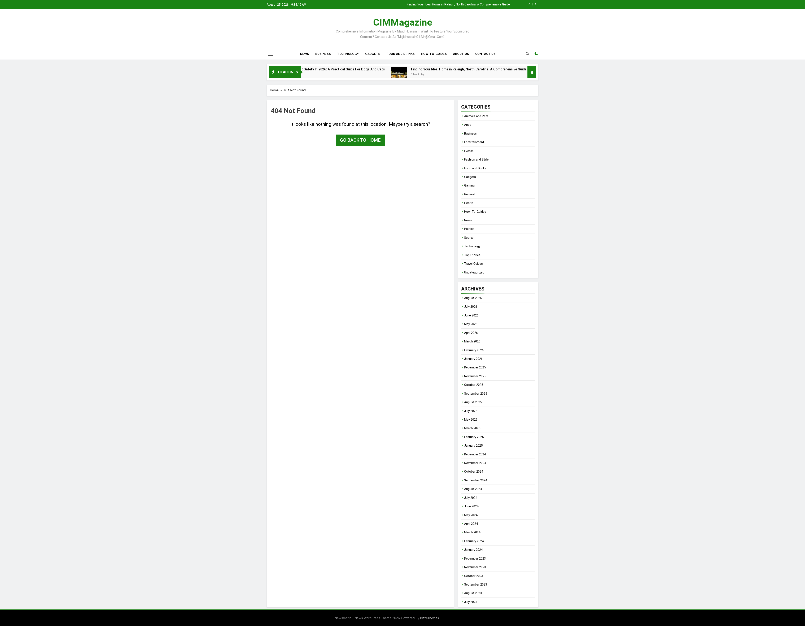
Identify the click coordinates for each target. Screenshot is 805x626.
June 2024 (471, 506)
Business (323, 54)
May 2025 (470, 419)
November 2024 (475, 463)
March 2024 (472, 532)
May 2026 (470, 324)
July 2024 (470, 498)
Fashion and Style (476, 159)
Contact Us (485, 54)
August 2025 (473, 402)
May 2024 (470, 515)
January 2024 (473, 550)
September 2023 (475, 584)
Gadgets (372, 54)
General (469, 194)
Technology (348, 54)
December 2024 (475, 454)
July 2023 (470, 602)
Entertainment (474, 142)
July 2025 (470, 411)
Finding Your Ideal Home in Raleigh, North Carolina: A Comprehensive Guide (458, 4)
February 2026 (474, 350)
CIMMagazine (402, 22)
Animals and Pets (476, 116)
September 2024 (475, 480)
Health (468, 203)
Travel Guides (473, 264)
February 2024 (474, 541)
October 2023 (473, 576)
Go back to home (360, 140)
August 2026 (473, 298)
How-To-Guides (434, 54)
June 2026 (471, 315)
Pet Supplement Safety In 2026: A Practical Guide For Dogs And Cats (303, 69)
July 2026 (470, 306)
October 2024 (473, 471)
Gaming (469, 185)
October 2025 (473, 385)
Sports (469, 238)
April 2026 (471, 333)
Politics (469, 229)
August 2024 (473, 489)
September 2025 (475, 393)
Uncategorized (474, 272)
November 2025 (475, 376)
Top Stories (472, 255)
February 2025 (474, 437)
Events (469, 151)
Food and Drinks (401, 54)
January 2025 (473, 445)
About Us (461, 54)
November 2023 (475, 567)
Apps (467, 125)
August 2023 (473, 593)
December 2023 (475, 558)
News (304, 54)
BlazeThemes (429, 618)
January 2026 (473, 359)
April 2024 (471, 524)
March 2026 (472, 341)
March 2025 (472, 428)
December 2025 (475, 367)
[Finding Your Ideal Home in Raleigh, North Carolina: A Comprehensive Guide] (370, 75)
